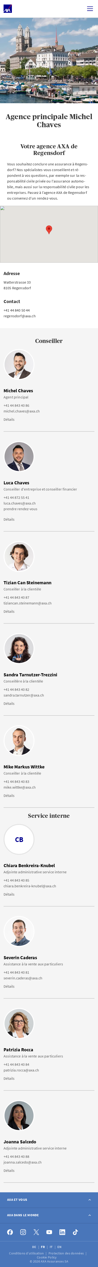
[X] (36, 1232)
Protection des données (66, 1253)
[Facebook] (10, 1232)
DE (34, 1247)
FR (43, 1247)
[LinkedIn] (62, 1232)
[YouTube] (49, 1232)
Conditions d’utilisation (26, 1253)
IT (52, 1247)
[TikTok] (75, 1232)
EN (59, 1247)
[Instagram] (23, 1232)
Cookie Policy (47, 1257)
